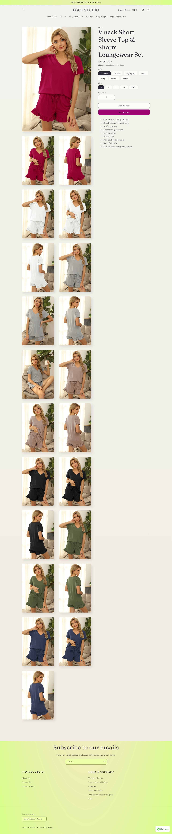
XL (124, 87)
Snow (143, 73)
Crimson (104, 73)
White (117, 73)
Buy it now (124, 112)
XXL (133, 87)
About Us (26, 778)
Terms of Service (95, 778)
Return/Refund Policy (98, 782)
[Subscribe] (104, 762)
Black (125, 78)
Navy (103, 78)
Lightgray (130, 73)
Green (114, 78)
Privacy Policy (28, 786)
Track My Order (95, 790)
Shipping (101, 65)
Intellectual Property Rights (100, 794)
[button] (24, 10)
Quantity (101, 92)
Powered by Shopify (46, 827)
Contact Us (26, 782)
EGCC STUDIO (32, 827)
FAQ (90, 798)
